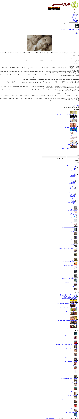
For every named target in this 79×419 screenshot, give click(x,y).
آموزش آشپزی (74, 167)
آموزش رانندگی (72, 200)
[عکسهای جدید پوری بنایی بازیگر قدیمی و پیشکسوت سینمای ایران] (73, 323)
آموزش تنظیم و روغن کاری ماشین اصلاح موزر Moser (69, 286)
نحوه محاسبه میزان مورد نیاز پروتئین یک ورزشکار (69, 399)
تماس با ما (75, 21)
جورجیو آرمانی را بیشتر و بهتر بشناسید (71, 403)
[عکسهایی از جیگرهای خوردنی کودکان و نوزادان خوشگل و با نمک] (73, 319)
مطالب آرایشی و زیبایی (71, 186)
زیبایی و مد (75, 185)
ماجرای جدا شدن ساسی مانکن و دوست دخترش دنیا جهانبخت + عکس (66, 252)
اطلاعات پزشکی (67, 23)
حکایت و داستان (72, 178)
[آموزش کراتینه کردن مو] (75, 364)
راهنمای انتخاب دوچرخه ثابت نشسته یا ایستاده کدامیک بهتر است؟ (67, 148)
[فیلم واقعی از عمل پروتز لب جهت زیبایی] (73, 126)
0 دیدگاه (75, 33)
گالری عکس (75, 15)
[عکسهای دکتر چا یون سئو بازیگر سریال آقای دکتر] (75, 373)
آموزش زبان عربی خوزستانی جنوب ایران (70, 235)
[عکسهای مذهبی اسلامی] (75, 415)
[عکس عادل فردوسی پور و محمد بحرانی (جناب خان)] (75, 377)
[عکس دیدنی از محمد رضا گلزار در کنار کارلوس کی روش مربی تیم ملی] (73, 315)
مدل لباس (73, 189)
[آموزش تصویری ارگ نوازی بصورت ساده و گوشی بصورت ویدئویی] (73, 302)
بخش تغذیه (73, 173)
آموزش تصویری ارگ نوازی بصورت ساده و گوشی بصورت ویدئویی (67, 303)
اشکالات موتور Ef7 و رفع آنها (72, 210)
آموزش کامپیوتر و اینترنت (71, 198)
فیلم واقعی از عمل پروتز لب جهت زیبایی (71, 127)
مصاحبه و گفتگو (72, 181)
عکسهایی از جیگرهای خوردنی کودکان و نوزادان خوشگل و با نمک (67, 320)
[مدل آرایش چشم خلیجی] (75, 339)
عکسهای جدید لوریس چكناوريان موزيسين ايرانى (69, 386)
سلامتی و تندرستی (74, 19)
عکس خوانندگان (72, 193)
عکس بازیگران (74, 16)
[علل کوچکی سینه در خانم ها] (73, 143)
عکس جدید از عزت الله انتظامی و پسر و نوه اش (69, 361)
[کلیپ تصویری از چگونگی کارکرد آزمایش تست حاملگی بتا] (73, 139)
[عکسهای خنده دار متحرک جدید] (75, 394)
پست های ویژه (74, 203)
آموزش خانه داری (72, 199)
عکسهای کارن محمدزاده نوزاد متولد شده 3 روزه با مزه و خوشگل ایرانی (66, 311)
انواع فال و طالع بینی (72, 179)
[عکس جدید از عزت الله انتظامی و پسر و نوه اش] (75, 360)
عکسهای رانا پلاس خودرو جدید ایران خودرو (70, 297)
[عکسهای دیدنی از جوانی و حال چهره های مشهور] (69, 298)
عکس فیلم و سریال (72, 192)
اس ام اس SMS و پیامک (71, 180)
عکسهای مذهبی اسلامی (73, 416)
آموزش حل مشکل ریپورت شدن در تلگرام (70, 335)
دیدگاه (77, 155)
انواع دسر (73, 168)
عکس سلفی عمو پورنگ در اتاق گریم (71, 412)
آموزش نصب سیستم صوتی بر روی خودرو (70, 218)
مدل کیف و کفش (72, 188)
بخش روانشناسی (74, 20)
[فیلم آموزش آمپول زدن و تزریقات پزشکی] (73, 122)
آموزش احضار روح (74, 231)
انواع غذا (74, 169)
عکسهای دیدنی (72, 196)
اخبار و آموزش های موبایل (71, 165)
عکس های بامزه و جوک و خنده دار (71, 382)
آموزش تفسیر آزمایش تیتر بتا (72, 269)
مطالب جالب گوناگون (73, 17)
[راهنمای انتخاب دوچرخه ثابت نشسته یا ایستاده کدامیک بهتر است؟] (73, 147)
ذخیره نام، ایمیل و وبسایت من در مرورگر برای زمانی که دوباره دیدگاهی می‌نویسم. (65, 158)
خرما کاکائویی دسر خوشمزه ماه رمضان (71, 369)
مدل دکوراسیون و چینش (71, 187)
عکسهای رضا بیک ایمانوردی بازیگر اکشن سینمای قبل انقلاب (68, 295)
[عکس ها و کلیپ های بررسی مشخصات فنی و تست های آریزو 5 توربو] (73, 306)
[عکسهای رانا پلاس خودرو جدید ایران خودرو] (70, 296)
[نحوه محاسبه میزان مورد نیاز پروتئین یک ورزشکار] (75, 398)
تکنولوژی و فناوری (74, 166)
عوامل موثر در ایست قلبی (73, 131)
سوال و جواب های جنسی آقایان (72, 214)
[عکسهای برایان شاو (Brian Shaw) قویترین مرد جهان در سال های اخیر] (75, 343)
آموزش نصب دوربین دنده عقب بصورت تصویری (69, 227)
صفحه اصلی (75, 14)
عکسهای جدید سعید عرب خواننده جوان (71, 352)
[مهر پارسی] (63, 10)
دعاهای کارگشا (72, 176)
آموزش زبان (73, 201)
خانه (78, 23)
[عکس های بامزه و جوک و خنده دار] (75, 381)
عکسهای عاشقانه (72, 195)
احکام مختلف (73, 175)
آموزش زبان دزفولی (74, 244)
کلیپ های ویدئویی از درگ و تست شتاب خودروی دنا (69, 278)
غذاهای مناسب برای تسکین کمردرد (71, 135)
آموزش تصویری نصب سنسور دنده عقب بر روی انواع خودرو (68, 248)
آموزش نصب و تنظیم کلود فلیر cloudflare (70, 265)
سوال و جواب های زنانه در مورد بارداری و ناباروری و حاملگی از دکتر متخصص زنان (64, 114)
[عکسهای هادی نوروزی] (75, 407)
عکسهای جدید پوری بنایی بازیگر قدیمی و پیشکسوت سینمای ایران (67, 324)
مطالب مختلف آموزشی (71, 202)
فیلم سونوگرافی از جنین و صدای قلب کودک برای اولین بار (68, 118)
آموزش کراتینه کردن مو (73, 365)
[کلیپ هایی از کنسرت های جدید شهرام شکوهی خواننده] (75, 356)
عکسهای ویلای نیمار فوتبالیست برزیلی (71, 348)
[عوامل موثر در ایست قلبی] (73, 130)
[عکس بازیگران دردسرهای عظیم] (75, 390)
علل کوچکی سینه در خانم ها (72, 144)
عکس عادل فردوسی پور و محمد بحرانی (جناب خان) (69, 378)
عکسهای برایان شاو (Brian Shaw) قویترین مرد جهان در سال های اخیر (66, 344)
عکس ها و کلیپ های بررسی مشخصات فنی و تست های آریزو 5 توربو (66, 307)
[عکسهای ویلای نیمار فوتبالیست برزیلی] (75, 347)
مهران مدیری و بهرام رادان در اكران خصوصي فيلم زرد (68, 328)
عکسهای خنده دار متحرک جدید (72, 395)
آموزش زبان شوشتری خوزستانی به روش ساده (70, 261)
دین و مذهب (75, 174)
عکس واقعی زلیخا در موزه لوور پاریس (71, 282)
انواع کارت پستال (72, 194)
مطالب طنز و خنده (74, 18)
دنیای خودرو (73, 182)
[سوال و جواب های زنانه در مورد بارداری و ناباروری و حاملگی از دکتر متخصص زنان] (73, 113)
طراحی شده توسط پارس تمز (50, 418)
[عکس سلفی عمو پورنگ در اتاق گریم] (75, 411)
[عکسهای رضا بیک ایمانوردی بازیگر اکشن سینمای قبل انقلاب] (67, 294)
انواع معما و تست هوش (71, 184)
